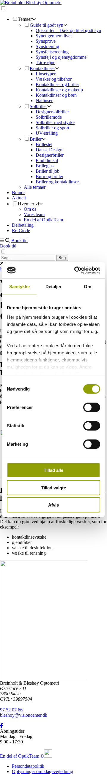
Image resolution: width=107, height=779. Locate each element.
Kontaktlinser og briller (57, 84)
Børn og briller (49, 176)
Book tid (19, 240)
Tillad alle (53, 470)
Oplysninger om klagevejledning (42, 771)
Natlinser (44, 100)
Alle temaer (34, 187)
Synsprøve (46, 41)
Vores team (34, 214)
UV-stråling (47, 133)
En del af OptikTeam (43, 219)
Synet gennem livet (54, 35)
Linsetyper (46, 73)
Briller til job (47, 171)
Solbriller (38, 106)
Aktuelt (19, 197)
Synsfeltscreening (52, 51)
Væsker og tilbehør (54, 79)
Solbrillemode (49, 117)
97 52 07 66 (11, 709)
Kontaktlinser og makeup (59, 89)
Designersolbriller (52, 111)
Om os (30, 209)
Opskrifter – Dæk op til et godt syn (68, 30)
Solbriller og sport (52, 127)
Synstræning (47, 46)
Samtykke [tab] (19, 286)
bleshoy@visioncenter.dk (23, 715)
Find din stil (47, 160)
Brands (18, 192)
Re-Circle (21, 230)
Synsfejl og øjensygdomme (61, 57)
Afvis (53, 504)
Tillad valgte (53, 487)
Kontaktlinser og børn (56, 95)
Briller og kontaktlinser (57, 181)
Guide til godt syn (46, 25)
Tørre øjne (45, 62)
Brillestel (44, 144)
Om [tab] (87, 286)
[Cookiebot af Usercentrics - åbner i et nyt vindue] (75, 270)
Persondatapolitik (28, 766)
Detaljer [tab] (53, 286)
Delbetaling (23, 225)
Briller (36, 139)
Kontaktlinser (42, 68)
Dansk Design (49, 149)
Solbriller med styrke (55, 122)
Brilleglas (45, 165)
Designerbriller (50, 155)
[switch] (91, 407)
